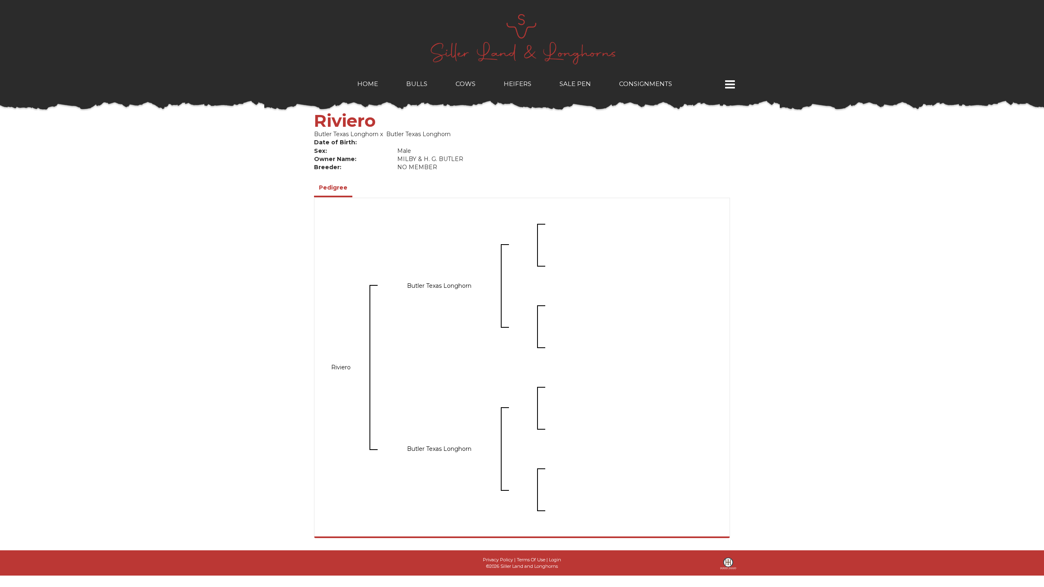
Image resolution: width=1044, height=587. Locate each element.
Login (555, 560)
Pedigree (333, 187)
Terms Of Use (531, 560)
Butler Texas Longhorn (346, 134)
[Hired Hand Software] (728, 567)
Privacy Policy (498, 560)
